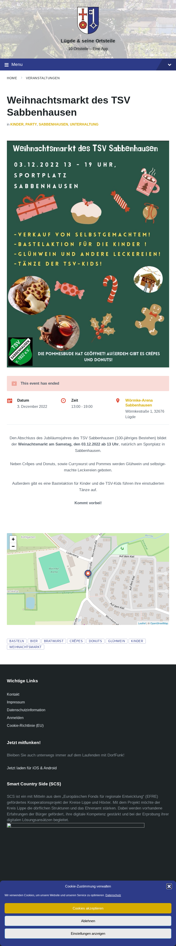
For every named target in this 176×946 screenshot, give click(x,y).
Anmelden (15, 718)
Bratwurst (54, 641)
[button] (169, 886)
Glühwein (116, 641)
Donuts (95, 641)
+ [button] (13, 539)
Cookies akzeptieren (88, 908)
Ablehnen (88, 921)
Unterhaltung (84, 124)
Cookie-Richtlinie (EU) (25, 726)
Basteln (16, 641)
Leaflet (142, 623)
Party (31, 124)
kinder (137, 641)
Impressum (16, 702)
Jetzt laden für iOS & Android (32, 768)
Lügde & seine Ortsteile (88, 41)
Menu (17, 64)
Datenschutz (113, 895)
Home (12, 78)
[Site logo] (88, 33)
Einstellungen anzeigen (88, 933)
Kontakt (13, 694)
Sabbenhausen (53, 124)
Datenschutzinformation (26, 710)
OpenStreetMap (159, 623)
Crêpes (76, 641)
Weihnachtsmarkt (25, 647)
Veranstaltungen (43, 78)
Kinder (17, 124)
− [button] (13, 546)
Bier (34, 641)
